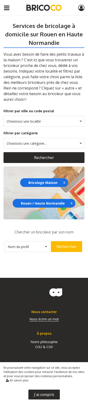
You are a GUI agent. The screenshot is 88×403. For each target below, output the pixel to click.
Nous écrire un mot (44, 319)
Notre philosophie (44, 342)
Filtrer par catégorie (21, 133)
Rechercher (44, 157)
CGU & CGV (44, 347)
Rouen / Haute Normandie (43, 203)
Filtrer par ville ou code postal (29, 111)
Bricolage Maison (42, 182)
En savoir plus (18, 380)
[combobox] (44, 121)
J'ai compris (44, 394)
